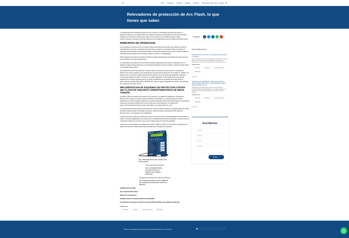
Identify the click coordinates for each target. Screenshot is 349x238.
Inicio (162, 3)
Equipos (187, 3)
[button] (204, 36)
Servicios (179, 3)
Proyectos (170, 3)
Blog (215, 3)
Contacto (221, 3)
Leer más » (194, 76)
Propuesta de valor (207, 3)
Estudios (196, 3)
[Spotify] (213, 224)
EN (226, 3)
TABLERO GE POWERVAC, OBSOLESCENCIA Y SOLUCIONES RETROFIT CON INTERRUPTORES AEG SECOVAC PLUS (209, 83)
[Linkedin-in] (208, 224)
